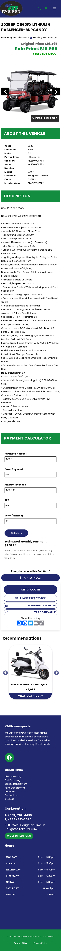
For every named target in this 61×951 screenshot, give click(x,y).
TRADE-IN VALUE (45, 612)
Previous (4, 671)
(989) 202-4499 (20, 815)
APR (7, 500)
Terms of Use (20, 943)
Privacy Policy (40, 943)
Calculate (16, 533)
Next (55, 671)
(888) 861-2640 (19, 819)
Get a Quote (30, 589)
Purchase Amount (16, 453)
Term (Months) (14, 515)
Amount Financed (15, 484)
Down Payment (14, 469)
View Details (29, 695)
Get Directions (20, 836)
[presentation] (5, 91)
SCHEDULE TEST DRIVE (41, 605)
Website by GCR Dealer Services (40, 937)
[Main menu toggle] (54, 8)
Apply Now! (32, 577)
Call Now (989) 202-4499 (30, 598)
